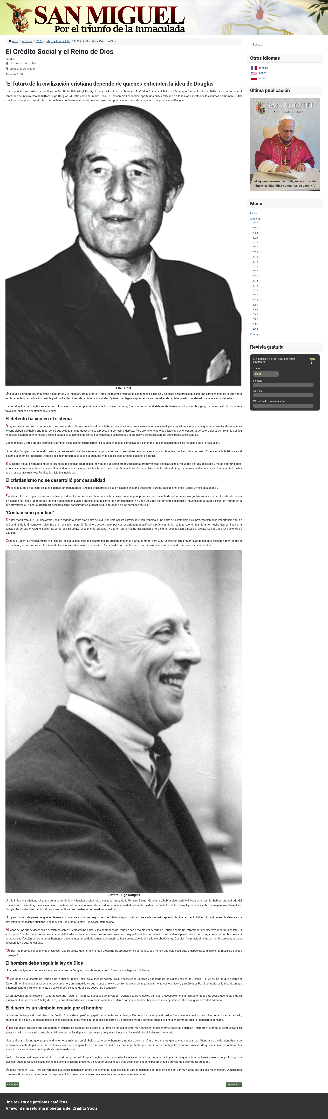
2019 (255, 256)
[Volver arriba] (322, 1112)
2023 (255, 237)
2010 (255, 300)
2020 (255, 252)
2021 (255, 247)
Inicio (253, 213)
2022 (255, 242)
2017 (255, 266)
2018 (255, 261)
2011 (255, 295)
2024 (255, 233)
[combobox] (285, 44)
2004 (255, 328)
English (262, 73)
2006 (255, 319)
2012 (255, 290)
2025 (255, 228)
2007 (255, 314)
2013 (255, 285)
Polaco (262, 78)
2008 (255, 309)
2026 (255, 223)
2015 (255, 276)
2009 (255, 304)
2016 (255, 271)
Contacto (255, 334)
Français (263, 67)
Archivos (255, 218)
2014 (255, 280)
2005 (255, 324)
